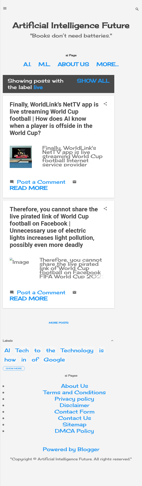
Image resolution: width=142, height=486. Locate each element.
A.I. (27, 64)
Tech (22, 350)
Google (54, 359)
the (50, 350)
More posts (58, 322)
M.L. (44, 64)
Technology (77, 350)
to (37, 350)
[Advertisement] (129, 127)
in (23, 359)
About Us (73, 64)
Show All (93, 81)
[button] (105, 104)
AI (7, 350)
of (35, 359)
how (10, 359)
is (101, 350)
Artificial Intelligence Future (71, 25)
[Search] (137, 9)
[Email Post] (74, 182)
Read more (29, 188)
